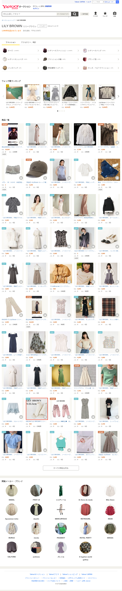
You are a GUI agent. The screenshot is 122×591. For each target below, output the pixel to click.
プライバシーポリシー (32, 578)
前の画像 (4, 96)
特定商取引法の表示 (38, 581)
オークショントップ (8, 20)
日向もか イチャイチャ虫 (110, 2)
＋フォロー (42, 26)
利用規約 (62, 578)
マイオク (95, 16)
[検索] (117, 1)
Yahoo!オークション (37, 574)
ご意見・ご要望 (68, 581)
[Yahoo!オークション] (17, 6)
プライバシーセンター (49, 578)
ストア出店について (53, 581)
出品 (114, 16)
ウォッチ (105, 16)
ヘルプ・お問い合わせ (83, 581)
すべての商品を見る (60, 468)
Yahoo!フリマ (54, 574)
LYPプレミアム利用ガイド (76, 578)
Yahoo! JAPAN (80, 2)
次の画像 (118, 96)
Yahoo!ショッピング (70, 574)
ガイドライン (92, 578)
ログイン (36, 8)
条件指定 (84, 14)
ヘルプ (88, 2)
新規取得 (48, 6)
